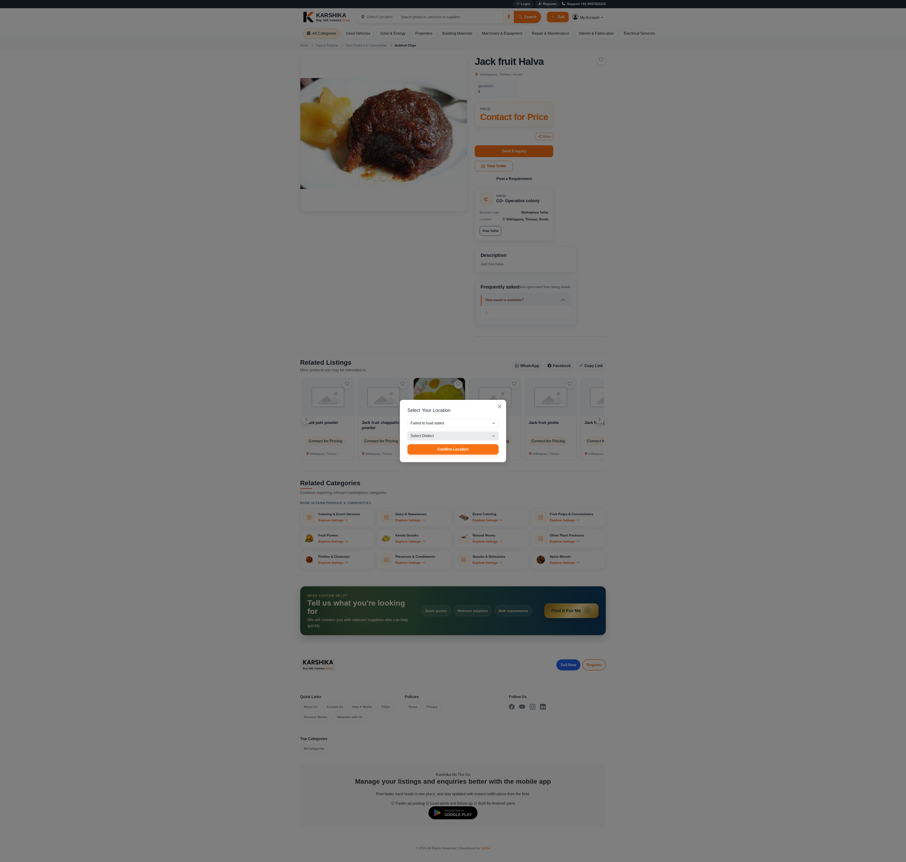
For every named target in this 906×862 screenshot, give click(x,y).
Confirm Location (453, 449)
